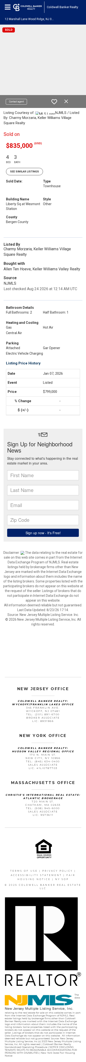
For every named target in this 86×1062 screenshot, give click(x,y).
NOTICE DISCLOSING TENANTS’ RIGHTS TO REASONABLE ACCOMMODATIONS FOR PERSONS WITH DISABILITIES (41, 1050)
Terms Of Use (24, 871)
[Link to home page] (27, 7)
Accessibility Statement (36, 875)
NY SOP (62, 879)
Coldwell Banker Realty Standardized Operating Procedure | (38, 1046)
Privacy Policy (57, 871)
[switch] (54, 102)
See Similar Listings (24, 171)
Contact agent (16, 101)
